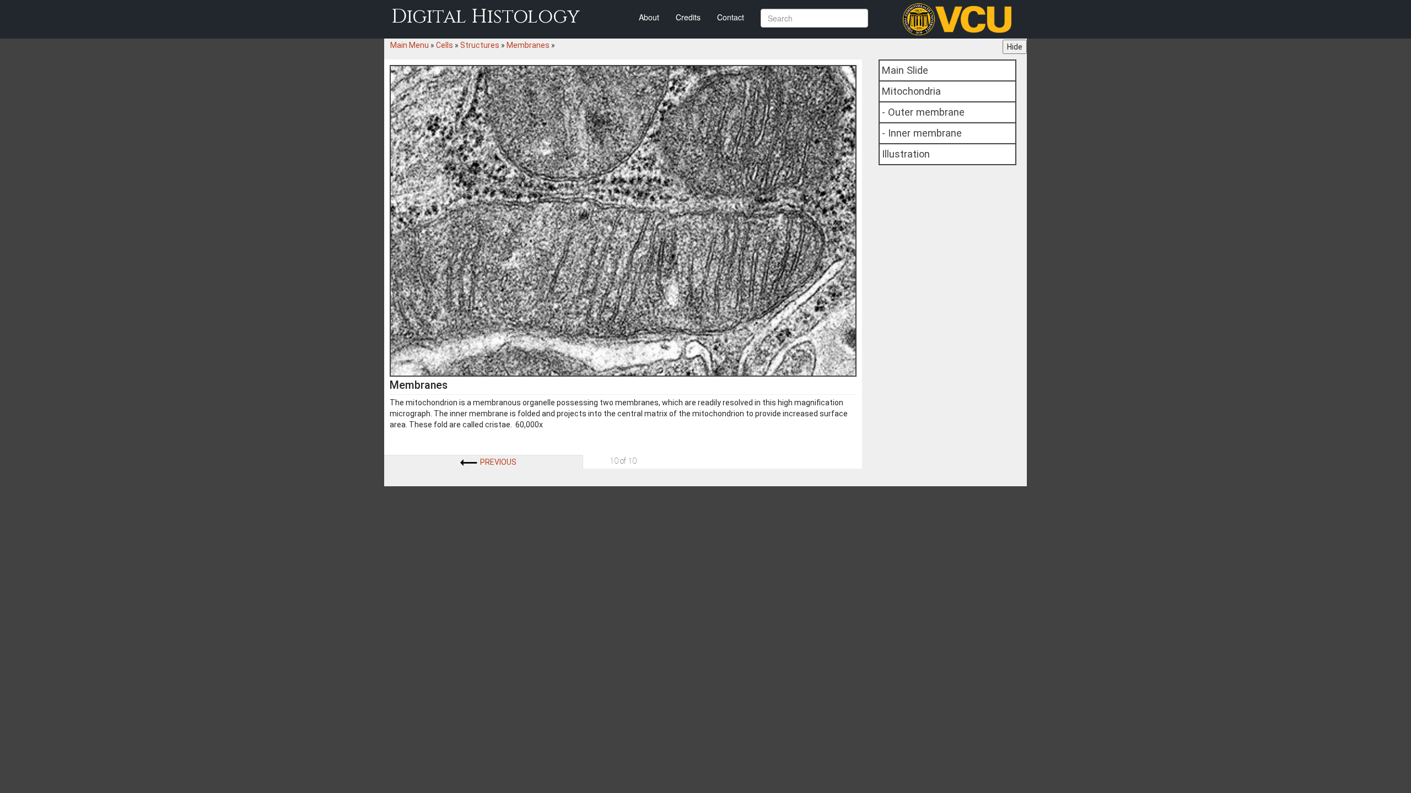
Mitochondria (911, 91)
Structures (479, 45)
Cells (444, 45)
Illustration (906, 154)
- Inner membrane (922, 133)
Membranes (528, 45)
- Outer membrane (923, 112)
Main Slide (905, 70)
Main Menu (409, 45)
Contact (730, 17)
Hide (1014, 46)
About (649, 17)
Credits (688, 17)
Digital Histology (485, 17)
